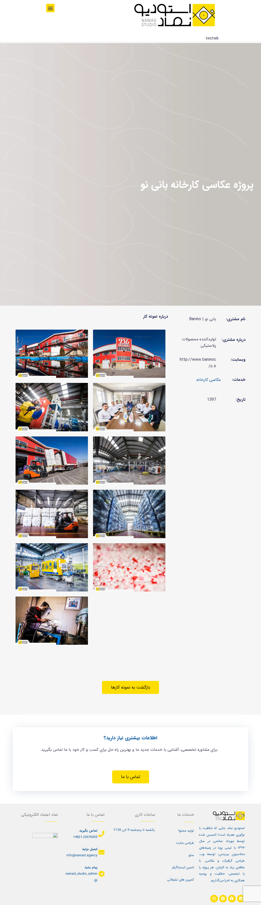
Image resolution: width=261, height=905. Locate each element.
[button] (50, 8)
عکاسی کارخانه (208, 380)
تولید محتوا (186, 830)
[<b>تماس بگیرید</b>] (101, 834)
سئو (191, 855)
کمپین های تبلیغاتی (180, 879)
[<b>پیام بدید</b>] (101, 874)
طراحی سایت (185, 843)
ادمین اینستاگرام (183, 867)
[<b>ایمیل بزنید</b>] (101, 852)
